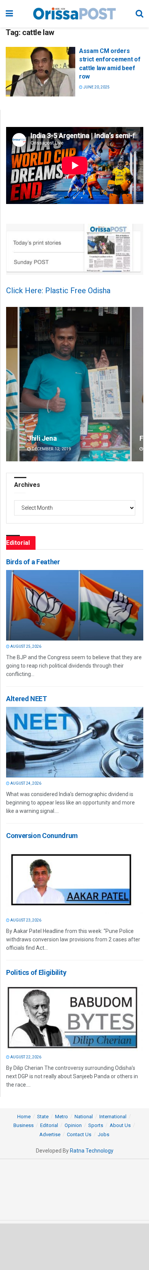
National (83, 1116)
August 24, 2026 (25, 783)
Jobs (103, 1134)
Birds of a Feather (33, 562)
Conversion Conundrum (42, 836)
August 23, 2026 (25, 920)
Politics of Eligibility (36, 972)
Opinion (73, 1125)
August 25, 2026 (25, 646)
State (43, 1116)
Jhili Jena (42, 438)
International (112, 1116)
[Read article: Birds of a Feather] (72, 605)
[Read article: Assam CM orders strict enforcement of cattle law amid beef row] (40, 71)
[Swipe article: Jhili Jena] (74, 384)
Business (23, 1125)
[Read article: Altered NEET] (72, 742)
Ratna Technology (91, 1151)
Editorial (49, 1125)
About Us (120, 1125)
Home (24, 1116)
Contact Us (79, 1134)
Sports (95, 1125)
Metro (61, 1116)
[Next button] (137, 384)
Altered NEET (26, 699)
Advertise (49, 1134)
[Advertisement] (74, 1246)
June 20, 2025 (96, 87)
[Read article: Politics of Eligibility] (72, 1016)
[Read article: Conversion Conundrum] (72, 879)
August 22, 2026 (25, 1057)
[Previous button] (12, 384)
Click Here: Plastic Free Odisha (58, 290)
